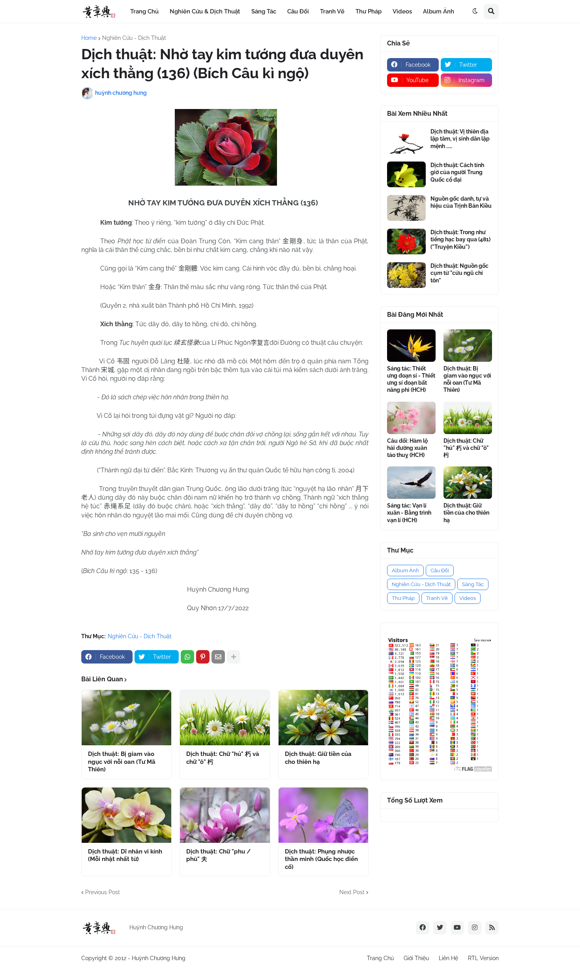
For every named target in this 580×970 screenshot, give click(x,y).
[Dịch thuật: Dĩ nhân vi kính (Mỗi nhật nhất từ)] (126, 815)
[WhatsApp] (187, 657)
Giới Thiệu (416, 958)
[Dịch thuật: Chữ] (224, 717)
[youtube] (457, 927)
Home (89, 38)
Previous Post (102, 892)
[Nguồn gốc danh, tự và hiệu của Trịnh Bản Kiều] (406, 208)
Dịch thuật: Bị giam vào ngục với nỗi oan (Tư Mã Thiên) (121, 761)
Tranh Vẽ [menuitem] (332, 11)
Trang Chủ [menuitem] (144, 11)
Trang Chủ (380, 958)
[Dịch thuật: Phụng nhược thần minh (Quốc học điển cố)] (323, 815)
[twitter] (440, 927)
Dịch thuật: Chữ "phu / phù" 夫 (218, 855)
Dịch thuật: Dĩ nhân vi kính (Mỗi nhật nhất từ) (125, 855)
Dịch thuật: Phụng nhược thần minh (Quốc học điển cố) (321, 859)
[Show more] (233, 657)
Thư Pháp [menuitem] (368, 11)
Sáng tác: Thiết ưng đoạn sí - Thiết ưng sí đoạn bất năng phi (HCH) (411, 379)
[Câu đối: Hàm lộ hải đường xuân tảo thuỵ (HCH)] (411, 418)
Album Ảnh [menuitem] (438, 11)
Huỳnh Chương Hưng (158, 958)
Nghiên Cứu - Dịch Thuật (134, 38)
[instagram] (474, 927)
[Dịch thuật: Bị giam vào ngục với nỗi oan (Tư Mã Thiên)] (126, 717)
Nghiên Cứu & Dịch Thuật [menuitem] (205, 11)
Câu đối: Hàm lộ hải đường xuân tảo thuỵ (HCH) (407, 448)
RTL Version (483, 958)
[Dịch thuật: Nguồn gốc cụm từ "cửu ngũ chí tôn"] (406, 275)
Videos (467, 598)
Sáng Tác (473, 584)
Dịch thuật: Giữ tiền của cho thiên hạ (318, 757)
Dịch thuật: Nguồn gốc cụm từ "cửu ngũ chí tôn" (459, 273)
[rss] (492, 927)
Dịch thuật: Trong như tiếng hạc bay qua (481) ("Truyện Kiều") (460, 239)
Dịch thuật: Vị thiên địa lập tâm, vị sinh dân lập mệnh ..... (460, 138)
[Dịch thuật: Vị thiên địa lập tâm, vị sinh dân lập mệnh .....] (406, 141)
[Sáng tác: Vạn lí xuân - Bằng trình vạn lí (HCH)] (411, 482)
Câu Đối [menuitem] (298, 11)
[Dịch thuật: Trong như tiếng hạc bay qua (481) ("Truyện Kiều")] (406, 241)
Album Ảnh (405, 570)
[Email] (218, 657)
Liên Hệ (448, 958)
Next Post (352, 892)
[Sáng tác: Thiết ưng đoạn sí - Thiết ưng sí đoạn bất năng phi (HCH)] (411, 345)
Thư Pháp (403, 598)
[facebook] (422, 927)
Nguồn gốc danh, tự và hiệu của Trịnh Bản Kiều (461, 202)
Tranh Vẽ (437, 598)
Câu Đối (439, 570)
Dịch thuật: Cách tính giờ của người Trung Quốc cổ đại (457, 172)
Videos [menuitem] (402, 11)
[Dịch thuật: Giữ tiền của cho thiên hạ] (323, 717)
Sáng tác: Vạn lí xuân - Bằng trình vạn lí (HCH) (409, 512)
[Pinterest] (203, 657)
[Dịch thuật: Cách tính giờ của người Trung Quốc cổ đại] (406, 174)
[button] (475, 11)
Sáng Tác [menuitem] (263, 11)
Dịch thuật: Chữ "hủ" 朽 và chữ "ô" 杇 (222, 757)
